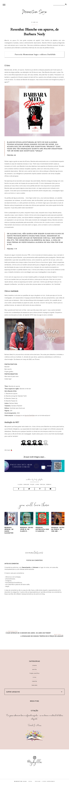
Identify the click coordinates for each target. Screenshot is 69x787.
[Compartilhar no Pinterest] (40, 488)
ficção (32, 484)
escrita (34, 669)
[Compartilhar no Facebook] (18, 488)
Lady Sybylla (38, 479)
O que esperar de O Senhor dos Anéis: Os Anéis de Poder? (28, 633)
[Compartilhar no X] (29, 488)
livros (37, 484)
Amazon (18, 415)
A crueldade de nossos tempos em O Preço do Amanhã (42, 636)
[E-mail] (50, 488)
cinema (34, 665)
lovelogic (51, 781)
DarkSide (26, 484)
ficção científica (34, 673)
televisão (34, 685)
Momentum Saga (20, 781)
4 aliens (20, 484)
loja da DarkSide (30, 415)
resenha (48, 484)
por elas (42, 484)
